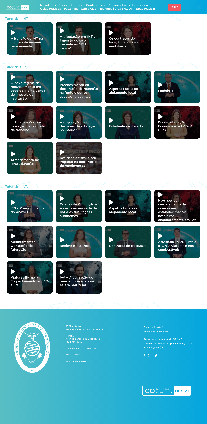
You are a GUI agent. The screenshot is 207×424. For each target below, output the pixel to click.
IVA (25, 186)
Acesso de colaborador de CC (163, 339)
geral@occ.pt (80, 361)
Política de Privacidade (156, 332)
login (175, 7)
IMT (25, 18)
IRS (25, 67)
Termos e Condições (154, 327)
